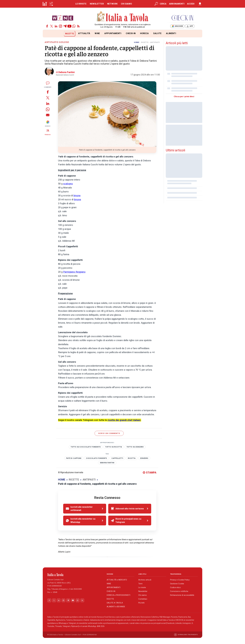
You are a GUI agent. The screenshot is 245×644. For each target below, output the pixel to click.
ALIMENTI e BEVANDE (116, 606)
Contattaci (142, 599)
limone (77, 195)
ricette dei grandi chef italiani (124, 420)
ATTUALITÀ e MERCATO (117, 580)
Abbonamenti (177, 4)
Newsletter (142, 591)
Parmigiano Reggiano (74, 271)
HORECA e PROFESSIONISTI (118, 595)
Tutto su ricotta (113, 447)
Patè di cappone (73, 458)
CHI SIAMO (126, 4)
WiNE (97, 33)
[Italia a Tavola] (122, 16)
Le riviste (142, 587)
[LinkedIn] (56, 26)
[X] (52, 26)
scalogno (68, 183)
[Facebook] (47, 26)
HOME (136, 42)
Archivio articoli (144, 580)
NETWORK (112, 4)
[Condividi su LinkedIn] (48, 103)
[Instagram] (60, 26)
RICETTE (69, 33)
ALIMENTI (171, 33)
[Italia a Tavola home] (75, 574)
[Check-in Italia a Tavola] (182, 18)
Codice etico (175, 587)
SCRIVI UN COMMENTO (109, 433)
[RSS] (78, 26)
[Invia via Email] (48, 115)
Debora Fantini (107, 463)
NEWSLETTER (97, 4)
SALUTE (157, 33)
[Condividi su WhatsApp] (48, 109)
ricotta (132, 458)
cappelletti (117, 458)
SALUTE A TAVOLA (115, 603)
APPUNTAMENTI (112, 33)
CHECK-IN (131, 33)
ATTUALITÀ (84, 33)
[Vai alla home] (47, 33)
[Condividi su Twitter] (48, 98)
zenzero (144, 458)
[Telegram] (65, 26)
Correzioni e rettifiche (179, 591)
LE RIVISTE (80, 4)
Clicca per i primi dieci (184, 96)
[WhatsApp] (74, 26)
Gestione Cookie (177, 583)
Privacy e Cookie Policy (179, 580)
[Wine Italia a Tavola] (62, 18)
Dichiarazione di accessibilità (182, 595)
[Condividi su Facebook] (48, 92)
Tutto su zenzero (135, 447)
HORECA (144, 33)
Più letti (141, 603)
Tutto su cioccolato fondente (86, 447)
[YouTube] (69, 26)
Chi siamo (142, 595)
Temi (140, 583)
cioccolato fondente (96, 458)
